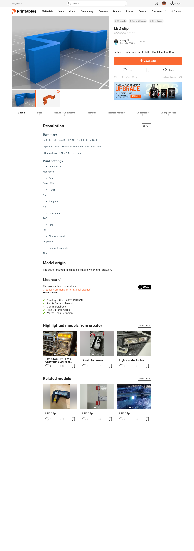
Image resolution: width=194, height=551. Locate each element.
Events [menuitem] (129, 11)
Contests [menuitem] (103, 11)
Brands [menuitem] (117, 11)
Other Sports (157, 21)
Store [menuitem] (61, 11)
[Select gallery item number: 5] (64, 354)
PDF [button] (148, 125)
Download (150, 60)
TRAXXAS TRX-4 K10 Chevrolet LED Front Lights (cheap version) (58, 360)
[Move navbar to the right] (165, 11)
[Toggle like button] (47, 366)
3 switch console (92, 360)
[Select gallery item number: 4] (62, 354)
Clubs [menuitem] (72, 11)
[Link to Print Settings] (65, 161)
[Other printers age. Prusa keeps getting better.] (148, 91)
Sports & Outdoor (139, 21)
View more (144, 325)
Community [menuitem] (87, 11)
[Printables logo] (24, 11)
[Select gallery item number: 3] (60, 354)
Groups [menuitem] (142, 11)
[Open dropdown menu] (179, 28)
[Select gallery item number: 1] (55, 354)
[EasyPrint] (157, 3)
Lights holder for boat (132, 360)
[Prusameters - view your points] (164, 3)
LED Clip (50, 413)
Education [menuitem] (157, 11)
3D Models (121, 21)
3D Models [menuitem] (47, 11)
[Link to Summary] (59, 134)
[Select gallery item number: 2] (57, 354)
